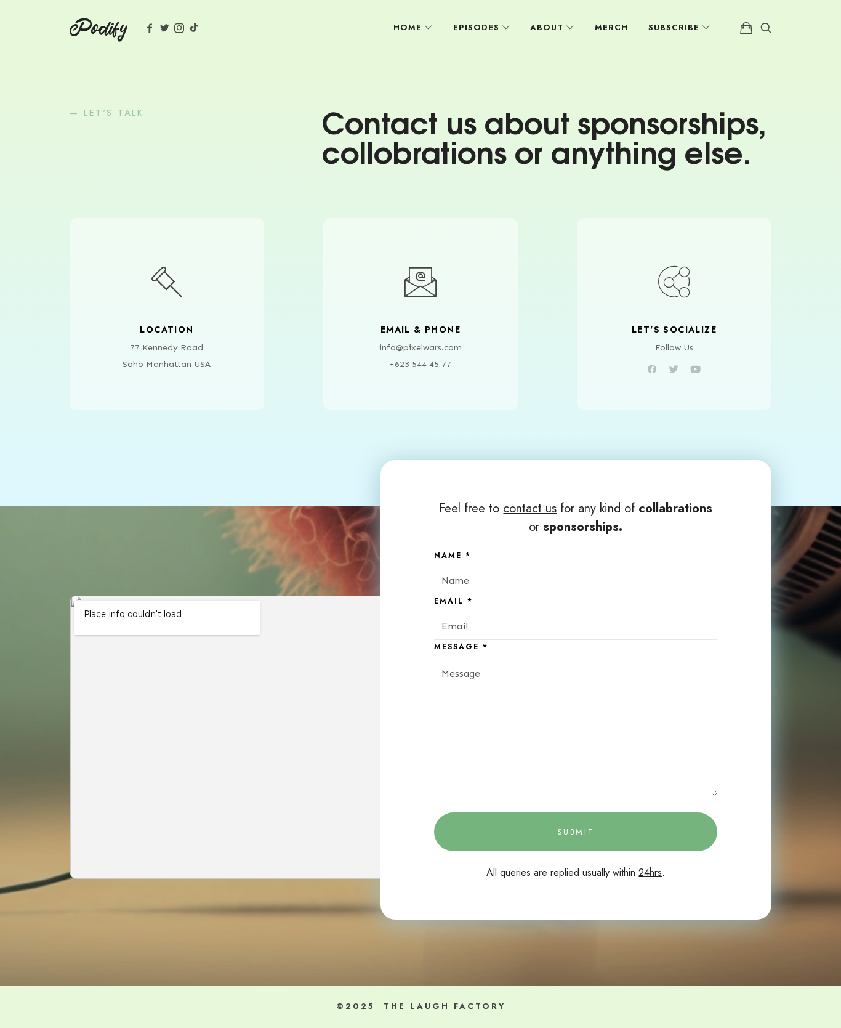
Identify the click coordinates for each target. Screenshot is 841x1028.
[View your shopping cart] (746, 27)
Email (453, 601)
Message (461, 646)
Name (452, 555)
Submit (576, 832)
